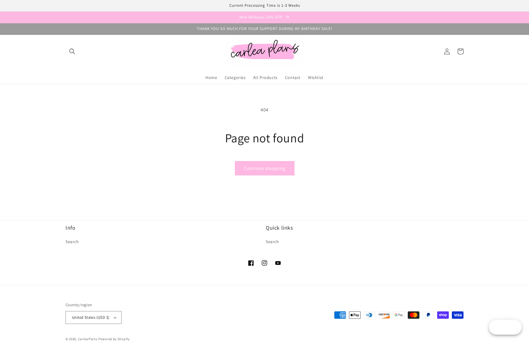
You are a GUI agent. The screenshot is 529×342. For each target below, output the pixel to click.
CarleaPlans (88, 339)
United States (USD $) (90, 317)
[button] (72, 51)
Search (72, 241)
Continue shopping (264, 168)
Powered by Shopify (114, 339)
